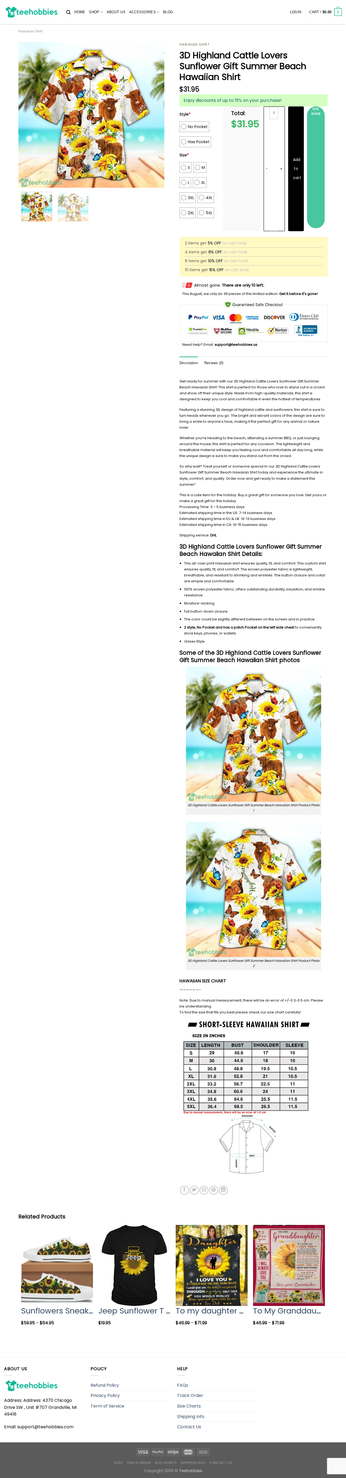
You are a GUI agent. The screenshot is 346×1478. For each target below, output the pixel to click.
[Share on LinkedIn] (223, 1190)
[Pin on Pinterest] (213, 1190)
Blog (168, 12)
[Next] (154, 114)
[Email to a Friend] (203, 1190)
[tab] (188, 363)
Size (184, 155)
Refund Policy (105, 1385)
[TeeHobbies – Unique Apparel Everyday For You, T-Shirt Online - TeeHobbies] (31, 12)
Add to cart (297, 168)
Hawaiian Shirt (30, 31)
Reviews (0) (214, 363)
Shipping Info (190, 1416)
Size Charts (189, 1406)
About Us (116, 12)
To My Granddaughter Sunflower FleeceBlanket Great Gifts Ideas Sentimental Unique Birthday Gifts (289, 1311)
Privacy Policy (105, 1395)
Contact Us (189, 1427)
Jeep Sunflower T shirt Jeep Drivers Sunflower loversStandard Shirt (134, 1311)
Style (185, 114)
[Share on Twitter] (194, 1190)
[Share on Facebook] (184, 1190)
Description (188, 363)
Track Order (190, 1395)
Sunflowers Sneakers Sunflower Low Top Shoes (57, 1311)
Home (79, 12)
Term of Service (107, 1406)
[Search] (68, 12)
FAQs (182, 1385)
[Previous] (28, 114)
